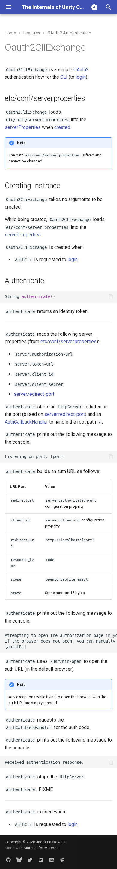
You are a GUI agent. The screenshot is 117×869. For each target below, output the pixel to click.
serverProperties (23, 127)
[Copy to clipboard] (111, 296)
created (62, 127)
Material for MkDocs (41, 848)
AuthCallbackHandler (26, 422)
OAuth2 (81, 69)
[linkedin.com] (41, 859)
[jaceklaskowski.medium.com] (51, 859)
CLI (64, 77)
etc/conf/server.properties (68, 341)
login (81, 77)
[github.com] (8, 859)
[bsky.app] (19, 859)
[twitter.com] (30, 859)
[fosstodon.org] (62, 859)
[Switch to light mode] (94, 7)
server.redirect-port (34, 394)
